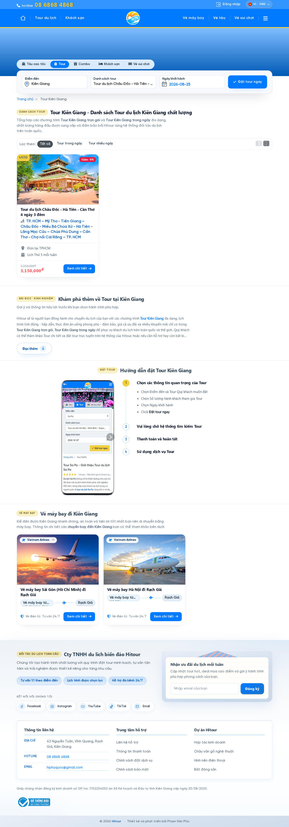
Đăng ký (252, 688)
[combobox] (54, 79)
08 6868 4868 (58, 757)
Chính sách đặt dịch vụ (134, 760)
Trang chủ (25, 99)
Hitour (116, 821)
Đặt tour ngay (250, 82)
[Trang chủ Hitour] (25, 18)
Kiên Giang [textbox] (41, 84)
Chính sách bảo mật (132, 769)
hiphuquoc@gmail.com (65, 767)
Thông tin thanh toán (133, 751)
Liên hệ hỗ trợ (127, 742)
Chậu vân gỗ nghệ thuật (214, 751)
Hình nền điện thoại (209, 760)
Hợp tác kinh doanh (209, 742)
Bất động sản (205, 769)
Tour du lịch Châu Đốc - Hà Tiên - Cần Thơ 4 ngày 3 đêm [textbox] (124, 84)
